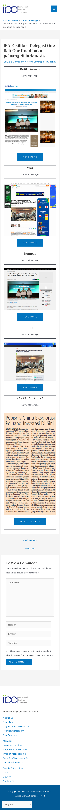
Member (7, 741)
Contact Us (9, 781)
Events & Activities (13, 768)
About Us (8, 717)
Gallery (7, 776)
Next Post (30, 548)
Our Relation (10, 735)
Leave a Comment (14, 61)
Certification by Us (13, 762)
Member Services (12, 745)
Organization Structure (16, 726)
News (6, 772)
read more (30, 317)
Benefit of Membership (15, 758)
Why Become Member (15, 749)
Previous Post (30, 540)
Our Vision (8, 722)
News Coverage (35, 61)
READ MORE (30, 157)
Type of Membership (14, 753)
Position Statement (13, 730)
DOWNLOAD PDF (30, 521)
